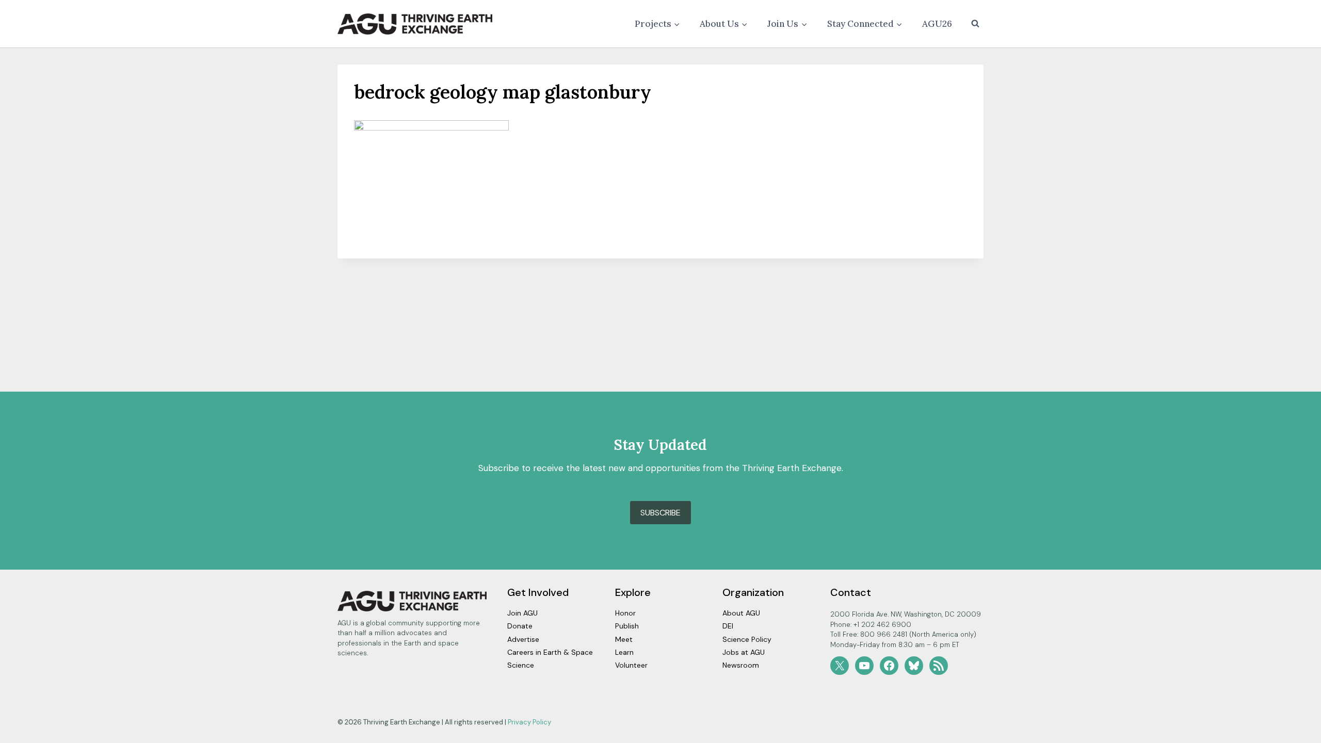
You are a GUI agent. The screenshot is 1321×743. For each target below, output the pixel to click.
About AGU (741, 613)
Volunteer (631, 665)
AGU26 (937, 23)
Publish (627, 626)
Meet (624, 639)
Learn (624, 652)
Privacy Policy (529, 722)
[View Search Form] (975, 23)
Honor (625, 613)
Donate (520, 626)
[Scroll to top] (1295, 732)
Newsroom (740, 665)
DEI (727, 626)
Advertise (523, 639)
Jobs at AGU (743, 652)
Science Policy (746, 639)
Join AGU (522, 613)
